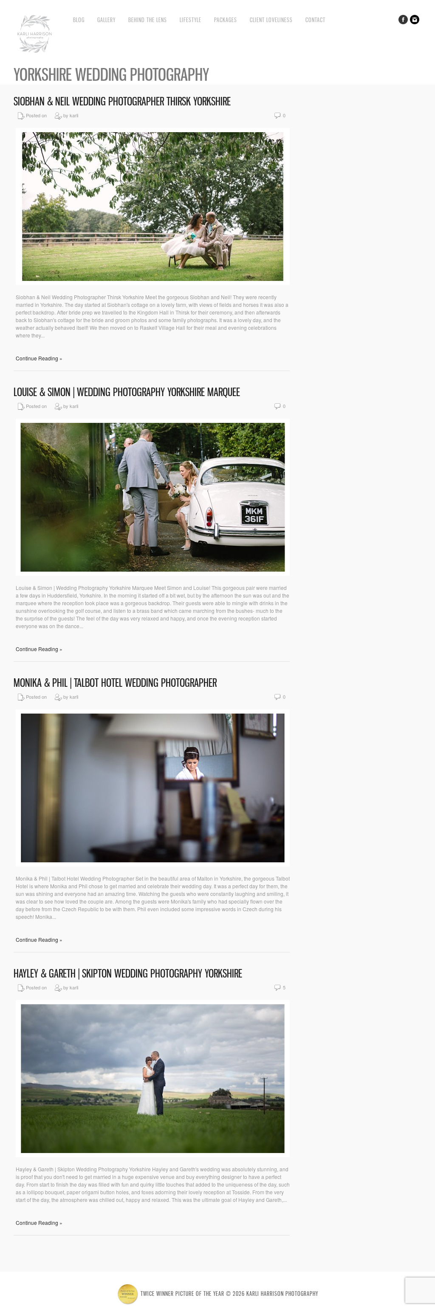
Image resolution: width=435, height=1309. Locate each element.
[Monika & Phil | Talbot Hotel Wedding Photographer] (153, 864)
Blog (79, 19)
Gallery (106, 19)
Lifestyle (190, 19)
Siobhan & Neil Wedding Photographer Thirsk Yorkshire (122, 101)
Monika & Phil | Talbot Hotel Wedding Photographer (115, 682)
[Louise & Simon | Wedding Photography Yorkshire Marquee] (153, 573)
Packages (225, 19)
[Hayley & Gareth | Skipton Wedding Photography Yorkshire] (153, 1155)
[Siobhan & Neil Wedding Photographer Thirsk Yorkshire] (153, 282)
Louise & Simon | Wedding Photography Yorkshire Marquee (127, 392)
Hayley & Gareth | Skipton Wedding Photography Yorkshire (128, 973)
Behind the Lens (147, 19)
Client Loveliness (271, 19)
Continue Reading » (39, 358)
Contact (315, 19)
